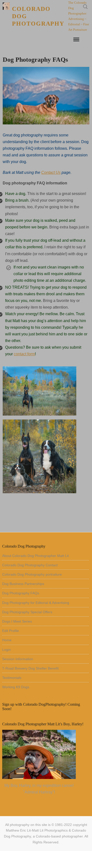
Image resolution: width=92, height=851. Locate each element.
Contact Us (51, 172)
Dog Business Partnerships (23, 584)
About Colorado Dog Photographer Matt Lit (35, 556)
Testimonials (11, 678)
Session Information (17, 659)
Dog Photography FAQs (20, 593)
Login (6, 650)
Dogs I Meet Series (17, 621)
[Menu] (76, 40)
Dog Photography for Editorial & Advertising (35, 603)
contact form (24, 354)
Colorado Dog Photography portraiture (32, 574)
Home (7, 640)
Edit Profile (10, 631)
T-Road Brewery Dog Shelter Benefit (30, 668)
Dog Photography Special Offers (27, 612)
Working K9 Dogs (15, 687)
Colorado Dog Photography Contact (30, 565)
